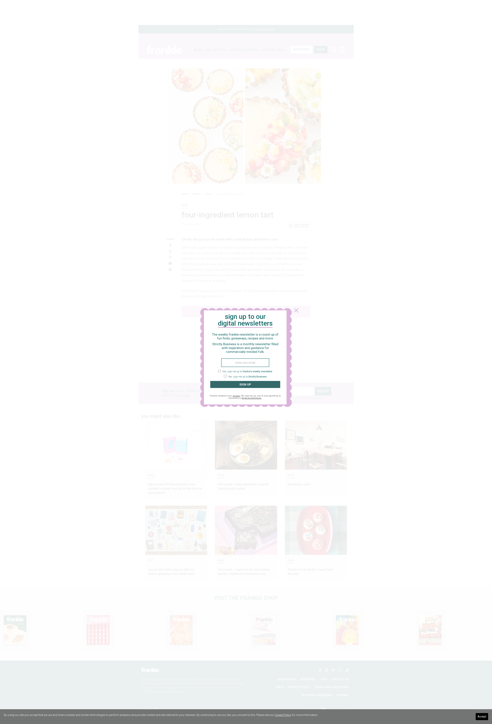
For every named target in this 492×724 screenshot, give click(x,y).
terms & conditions (251, 398)
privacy (236, 396)
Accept (482, 716)
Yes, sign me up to (247, 371)
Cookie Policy (283, 715)
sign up (245, 384)
